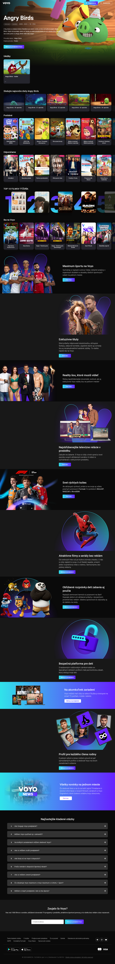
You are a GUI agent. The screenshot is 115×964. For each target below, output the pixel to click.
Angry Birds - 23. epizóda (79, 107)
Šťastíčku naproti (104, 246)
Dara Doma (26, 246)
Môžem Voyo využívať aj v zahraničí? (27, 834)
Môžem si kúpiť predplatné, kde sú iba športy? (30, 891)
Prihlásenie (106, 3)
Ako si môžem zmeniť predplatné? (25, 875)
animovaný (7, 24)
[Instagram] (102, 940)
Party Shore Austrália (104, 178)
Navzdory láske (26, 178)
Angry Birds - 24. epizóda (101, 107)
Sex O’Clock (88, 246)
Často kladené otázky (14, 938)
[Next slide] (111, 103)
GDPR (9, 941)
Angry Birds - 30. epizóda (14, 107)
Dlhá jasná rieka (57, 178)
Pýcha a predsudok (42, 178)
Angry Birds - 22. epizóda (57, 107)
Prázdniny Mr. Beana (88, 178)
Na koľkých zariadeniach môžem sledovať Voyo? (31, 842)
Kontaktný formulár (20, 941)
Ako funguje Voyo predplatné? (24, 826)
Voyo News (32, 941)
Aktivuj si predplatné (67, 572)
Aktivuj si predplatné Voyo (13, 47)
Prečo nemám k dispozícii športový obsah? (29, 867)
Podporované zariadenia (39, 938)
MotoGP (100, 489)
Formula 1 (83, 489)
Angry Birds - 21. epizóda (35, 107)
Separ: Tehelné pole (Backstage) (57, 246)
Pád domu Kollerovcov (10, 246)
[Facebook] (97, 940)
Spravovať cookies (44, 941)
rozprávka (14, 24)
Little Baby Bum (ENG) (10, 142)
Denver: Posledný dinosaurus (42, 142)
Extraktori (11, 178)
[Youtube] (106, 940)
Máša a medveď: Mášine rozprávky (73, 142)
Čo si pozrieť (54, 938)
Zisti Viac (69, 280)
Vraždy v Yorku (73, 178)
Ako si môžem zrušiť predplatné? (25, 850)
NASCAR (66, 491)
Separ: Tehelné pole (42, 246)
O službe (26, 938)
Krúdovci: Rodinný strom (104, 142)
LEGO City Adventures (26, 142)
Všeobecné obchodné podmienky (78, 938)
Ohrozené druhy (57, 141)
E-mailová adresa (38, 922)
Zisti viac (65, 356)
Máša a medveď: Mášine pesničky (88, 142)
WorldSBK (76, 491)
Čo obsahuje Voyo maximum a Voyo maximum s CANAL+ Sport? (37, 883)
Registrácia (92, 3)
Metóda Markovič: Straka (73, 246)
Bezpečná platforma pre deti (76, 663)
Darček (63, 938)
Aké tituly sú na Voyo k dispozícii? (25, 858)
